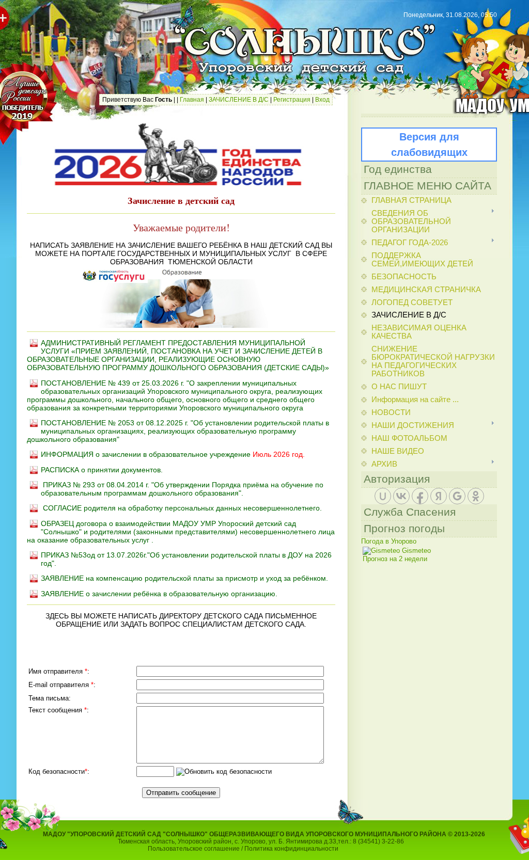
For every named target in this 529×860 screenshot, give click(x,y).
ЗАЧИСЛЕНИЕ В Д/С (239, 99)
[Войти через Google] (457, 496)
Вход (322, 99)
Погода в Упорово (388, 541)
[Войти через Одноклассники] (476, 496)
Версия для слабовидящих (429, 144)
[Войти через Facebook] (420, 496)
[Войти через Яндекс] (438, 496)
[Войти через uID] (383, 496)
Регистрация (291, 99)
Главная (192, 99)
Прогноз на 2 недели (395, 559)
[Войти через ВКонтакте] (401, 496)
